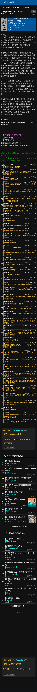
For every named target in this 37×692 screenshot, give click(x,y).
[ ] (11, 463)
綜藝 (15, 430)
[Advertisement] (18, 633)
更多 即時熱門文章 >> (18, 606)
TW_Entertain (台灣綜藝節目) (21, 7)
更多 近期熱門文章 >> (18, 527)
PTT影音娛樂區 (5, 7)
